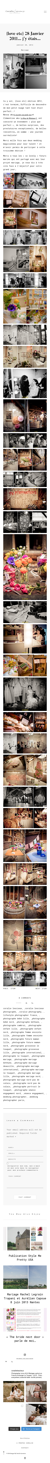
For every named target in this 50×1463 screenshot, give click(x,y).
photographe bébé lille (16, 1018)
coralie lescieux (12, 1008)
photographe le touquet (16, 1056)
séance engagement (34, 1093)
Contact (25, 1448)
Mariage (25, 50)
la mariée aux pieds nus (23, 114)
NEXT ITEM (41, 988)
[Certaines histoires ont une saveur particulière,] (36, 1391)
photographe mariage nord (26, 1076)
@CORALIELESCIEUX (25, 1358)
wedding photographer (15, 1096)
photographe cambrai (14, 1025)
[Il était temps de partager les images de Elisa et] (13, 1414)
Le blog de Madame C (29, 118)
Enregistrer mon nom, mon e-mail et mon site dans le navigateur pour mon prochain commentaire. (24, 1168)
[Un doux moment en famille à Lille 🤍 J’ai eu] (36, 1414)
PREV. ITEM (9, 988)
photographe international (26, 1052)
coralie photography (30, 1011)
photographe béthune (28, 1022)
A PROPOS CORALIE (25, 1443)
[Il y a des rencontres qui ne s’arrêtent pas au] (13, 1391)
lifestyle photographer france (20, 1015)
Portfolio (25, 1438)
